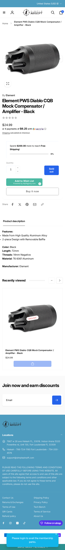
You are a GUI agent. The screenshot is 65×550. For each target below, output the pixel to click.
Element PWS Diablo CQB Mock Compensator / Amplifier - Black (29, 351)
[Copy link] (42, 204)
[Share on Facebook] (12, 204)
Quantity (9, 163)
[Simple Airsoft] (11, 426)
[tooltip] (39, 183)
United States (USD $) (48, 3)
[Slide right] (59, 59)
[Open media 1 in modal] (32, 59)
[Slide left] (5, 59)
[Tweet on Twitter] (19, 204)
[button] (32, 547)
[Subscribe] (56, 400)
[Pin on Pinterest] (27, 204)
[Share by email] (35, 204)
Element (8, 95)
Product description (14, 221)
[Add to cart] (32, 364)
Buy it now (32, 191)
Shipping (6, 133)
